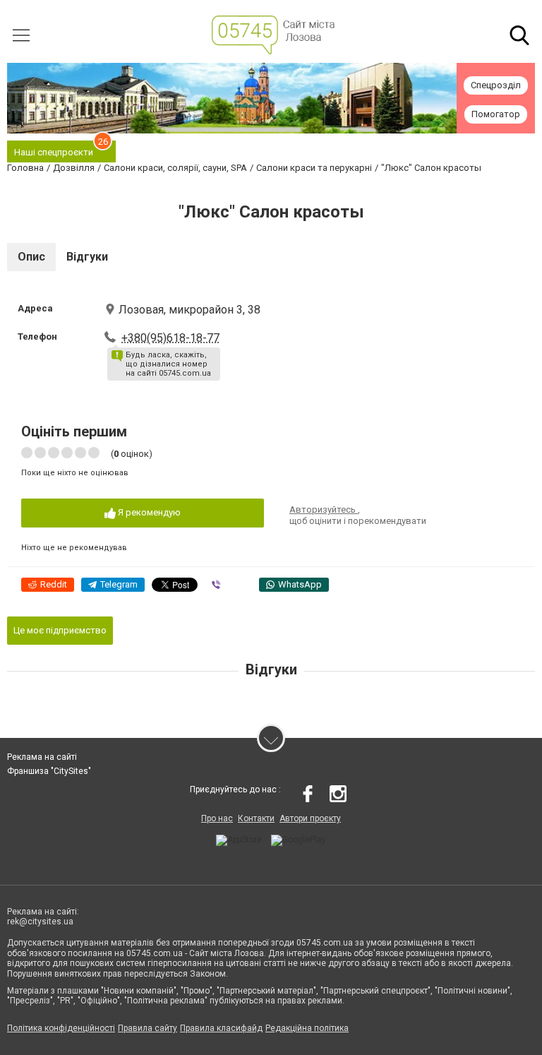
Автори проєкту (310, 818)
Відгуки (87, 256)
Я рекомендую (148, 512)
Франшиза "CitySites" (49, 771)
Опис (31, 256)
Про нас (217, 818)
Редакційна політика (307, 1028)
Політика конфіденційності (61, 1028)
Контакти (256, 818)
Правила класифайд (221, 1028)
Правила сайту (147, 1028)
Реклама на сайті (42, 757)
